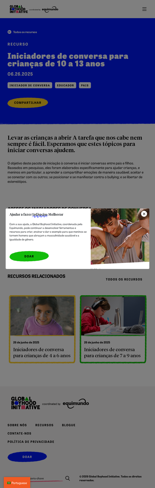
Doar (29, 256)
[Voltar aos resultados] (144, 214)
